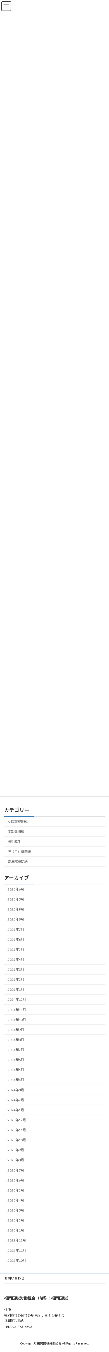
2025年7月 (16, 929)
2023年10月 (17, 1140)
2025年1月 (16, 989)
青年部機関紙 (18, 862)
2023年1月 (16, 1230)
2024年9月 (16, 1030)
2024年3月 (16, 1090)
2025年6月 (16, 939)
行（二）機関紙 (19, 852)
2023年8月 (16, 1160)
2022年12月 (17, 1240)
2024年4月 (16, 1080)
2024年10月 (17, 1020)
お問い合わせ (14, 1278)
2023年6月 (16, 1180)
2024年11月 (17, 1010)
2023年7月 (16, 1170)
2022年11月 (17, 1250)
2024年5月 (16, 1070)
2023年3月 (16, 1210)
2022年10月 (17, 1260)
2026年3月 (16, 899)
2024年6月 (16, 1060)
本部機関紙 (16, 831)
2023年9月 (16, 1150)
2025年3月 (16, 969)
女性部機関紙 (18, 821)
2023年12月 (17, 1120)
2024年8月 (16, 1040)
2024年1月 (16, 1110)
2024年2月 (16, 1100)
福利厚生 (14, 841)
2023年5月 (16, 1190)
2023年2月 (16, 1220)
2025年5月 (16, 949)
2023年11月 (17, 1130)
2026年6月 (16, 889)
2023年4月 (16, 1200)
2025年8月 (16, 919)
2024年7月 (16, 1050)
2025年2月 (16, 979)
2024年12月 (17, 999)
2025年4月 (16, 959)
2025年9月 (16, 909)
